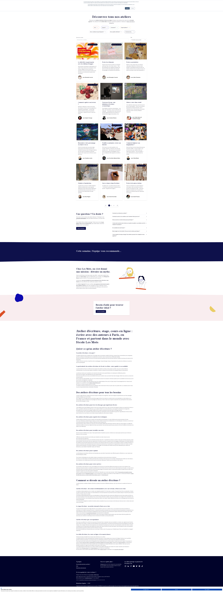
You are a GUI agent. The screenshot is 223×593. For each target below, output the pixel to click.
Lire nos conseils (101, 311)
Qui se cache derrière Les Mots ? (83, 564)
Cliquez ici (102, 564)
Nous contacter (81, 228)
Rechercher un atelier (79, 37)
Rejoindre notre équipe (81, 567)
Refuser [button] (132, 8)
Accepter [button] (127, 8)
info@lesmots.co (88, 578)
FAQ (77, 566)
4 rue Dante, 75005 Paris (93, 574)
